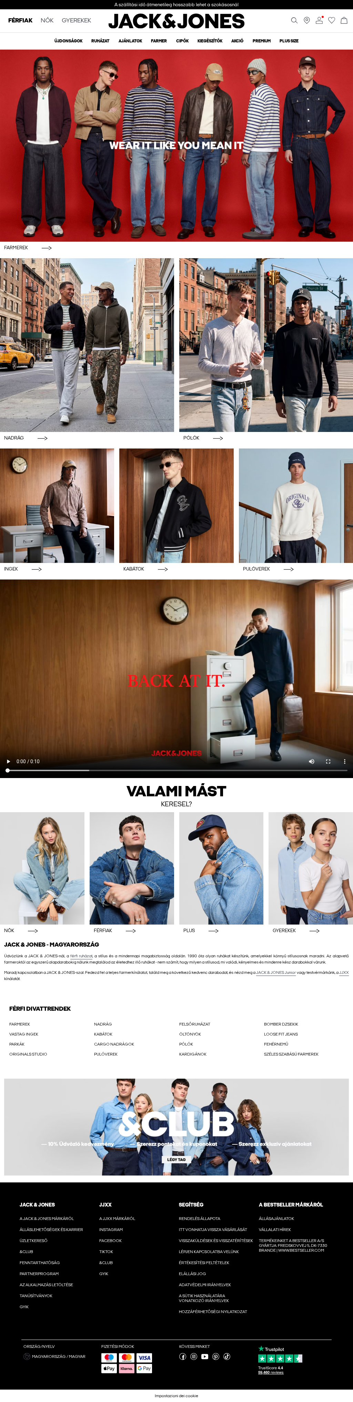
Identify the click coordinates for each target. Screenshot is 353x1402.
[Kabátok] (176, 505)
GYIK (24, 1306)
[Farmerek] (176, 146)
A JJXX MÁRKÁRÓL (117, 1218)
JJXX (344, 972)
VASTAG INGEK (23, 1034)
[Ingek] (57, 505)
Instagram (111, 1229)
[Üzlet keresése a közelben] (306, 22)
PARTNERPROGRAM (39, 1273)
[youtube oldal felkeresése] (204, 1358)
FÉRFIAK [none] (20, 21)
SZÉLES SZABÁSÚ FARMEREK (291, 1054)
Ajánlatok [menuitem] (130, 41)
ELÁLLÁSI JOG (192, 1273)
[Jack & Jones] (177, 26)
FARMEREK (19, 1024)
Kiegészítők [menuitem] (210, 41)
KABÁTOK (103, 1034)
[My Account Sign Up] (176, 1127)
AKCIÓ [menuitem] (237, 41)
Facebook (110, 1240)
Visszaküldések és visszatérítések (216, 1240)
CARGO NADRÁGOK (114, 1044)
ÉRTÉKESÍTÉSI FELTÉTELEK (204, 1262)
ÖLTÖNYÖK (190, 1034)
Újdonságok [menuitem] (68, 41)
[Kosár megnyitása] (344, 21)
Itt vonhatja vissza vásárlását (213, 1229)
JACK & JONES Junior (276, 972)
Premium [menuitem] (262, 41)
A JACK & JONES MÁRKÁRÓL (47, 1218)
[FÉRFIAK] (132, 868)
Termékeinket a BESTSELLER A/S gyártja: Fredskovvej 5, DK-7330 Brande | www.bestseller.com (293, 1245)
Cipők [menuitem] (182, 41)
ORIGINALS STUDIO (28, 1054)
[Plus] (221, 868)
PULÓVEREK (106, 1054)
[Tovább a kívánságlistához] (331, 22)
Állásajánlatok (276, 1218)
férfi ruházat (81, 956)
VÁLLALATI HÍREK (275, 1229)
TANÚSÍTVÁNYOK (36, 1295)
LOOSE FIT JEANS (281, 1034)
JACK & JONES (37, 1205)
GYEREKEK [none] (76, 21)
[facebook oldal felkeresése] (182, 1358)
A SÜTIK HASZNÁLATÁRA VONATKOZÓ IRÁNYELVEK (204, 1298)
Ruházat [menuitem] (100, 41)
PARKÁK (16, 1044)
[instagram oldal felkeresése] (193, 1358)
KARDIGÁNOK (192, 1054)
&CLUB (26, 1251)
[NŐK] (42, 868)
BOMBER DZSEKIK (281, 1024)
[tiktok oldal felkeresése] (226, 1358)
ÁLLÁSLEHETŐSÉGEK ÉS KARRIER (51, 1229)
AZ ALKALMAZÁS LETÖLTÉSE (46, 1284)
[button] (59, 1356)
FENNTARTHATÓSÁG (40, 1262)
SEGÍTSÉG (191, 1205)
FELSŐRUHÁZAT (194, 1024)
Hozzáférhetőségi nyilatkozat (213, 1311)
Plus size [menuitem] (289, 41)
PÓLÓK (186, 1044)
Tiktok (106, 1251)
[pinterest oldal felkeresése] (215, 1358)
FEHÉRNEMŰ (276, 1044)
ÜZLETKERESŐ (34, 1240)
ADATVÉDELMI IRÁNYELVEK (205, 1284)
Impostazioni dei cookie (176, 1395)
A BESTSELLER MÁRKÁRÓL (291, 1205)
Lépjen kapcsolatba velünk (209, 1251)
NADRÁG (103, 1024)
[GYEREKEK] (311, 868)
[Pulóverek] (296, 505)
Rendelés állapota (199, 1218)
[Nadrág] (87, 345)
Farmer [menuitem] (159, 41)
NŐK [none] (47, 21)
